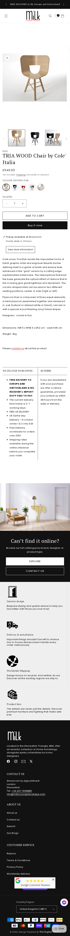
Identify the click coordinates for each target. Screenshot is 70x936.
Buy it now (35, 225)
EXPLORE (35, 561)
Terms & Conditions (18, 860)
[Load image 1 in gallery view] (16, 138)
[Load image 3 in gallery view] (53, 138)
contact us (17, 348)
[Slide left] (3, 138)
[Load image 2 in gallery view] (35, 138)
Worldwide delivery (18, 873)
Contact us (13, 819)
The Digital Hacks (49, 931)
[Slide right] (66, 138)
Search (11, 826)
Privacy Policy (15, 867)
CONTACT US (35, 571)
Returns (11, 853)
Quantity (7, 196)
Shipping (20, 174)
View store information (20, 249)
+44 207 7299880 (22, 790)
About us (12, 812)
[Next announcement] (63, 4)
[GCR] (18, 881)
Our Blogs (12, 833)
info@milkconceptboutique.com (26, 794)
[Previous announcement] (6, 4)
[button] (6, 16)
